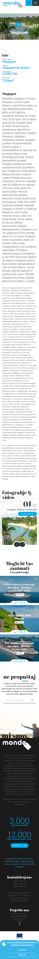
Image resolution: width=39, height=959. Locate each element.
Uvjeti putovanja (27, 861)
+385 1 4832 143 (19, 884)
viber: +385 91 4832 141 (19, 898)
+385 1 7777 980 (19, 881)
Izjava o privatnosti (12, 864)
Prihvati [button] (22, 955)
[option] (19, 530)
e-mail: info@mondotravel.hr (20, 893)
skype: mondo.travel (19, 901)
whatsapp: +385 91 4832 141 (19, 896)
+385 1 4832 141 (19, 886)
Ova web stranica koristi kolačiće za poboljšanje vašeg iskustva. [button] (22, 943)
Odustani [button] (22, 950)
